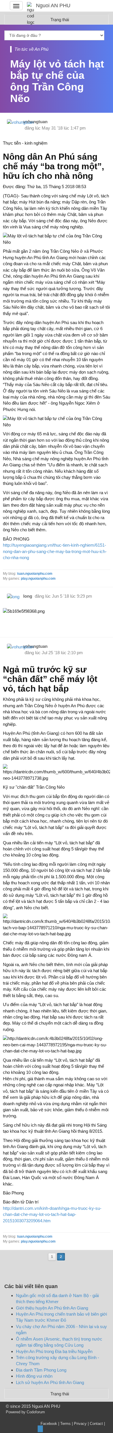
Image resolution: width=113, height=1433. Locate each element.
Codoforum (36, 1412)
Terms (65, 1423)
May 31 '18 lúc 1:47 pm (64, 128)
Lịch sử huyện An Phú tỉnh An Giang (50, 1382)
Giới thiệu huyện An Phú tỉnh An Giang (52, 1307)
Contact (96, 1423)
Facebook (49, 1423)
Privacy (80, 1423)
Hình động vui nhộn (34, 1376)
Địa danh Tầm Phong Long (41, 1369)
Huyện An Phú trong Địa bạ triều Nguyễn (54, 1351)
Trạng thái (59, 1393)
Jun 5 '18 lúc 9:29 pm (72, 596)
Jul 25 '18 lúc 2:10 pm (62, 652)
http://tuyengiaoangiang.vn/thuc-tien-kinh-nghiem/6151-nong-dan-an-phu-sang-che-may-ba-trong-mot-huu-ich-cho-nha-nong (55, 551)
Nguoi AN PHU (53, 5)
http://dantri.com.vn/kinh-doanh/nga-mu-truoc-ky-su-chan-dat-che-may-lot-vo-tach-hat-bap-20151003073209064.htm (52, 1214)
